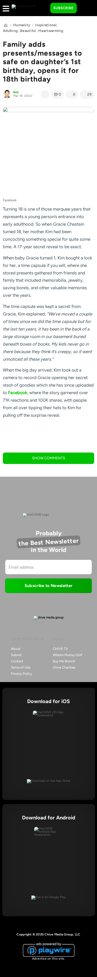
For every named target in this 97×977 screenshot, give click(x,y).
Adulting (10, 31)
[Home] (6, 25)
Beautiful (28, 31)
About (15, 649)
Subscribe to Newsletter (48, 585)
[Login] (85, 8)
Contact (17, 661)
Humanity (21, 25)
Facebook (17, 392)
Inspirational (45, 25)
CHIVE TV (60, 649)
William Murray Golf (67, 655)
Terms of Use (20, 667)
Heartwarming (50, 31)
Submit (16, 655)
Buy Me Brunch (64, 661)
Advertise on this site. (48, 958)
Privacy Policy (21, 674)
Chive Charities (64, 667)
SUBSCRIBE (63, 8)
